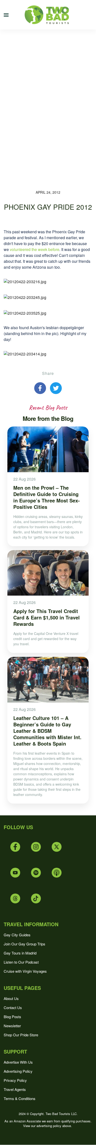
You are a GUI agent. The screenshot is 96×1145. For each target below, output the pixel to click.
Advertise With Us (18, 1062)
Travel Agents (15, 1089)
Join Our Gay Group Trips (24, 943)
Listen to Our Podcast (21, 962)
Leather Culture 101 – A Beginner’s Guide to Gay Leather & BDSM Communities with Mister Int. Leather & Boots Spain (47, 730)
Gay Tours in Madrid (20, 952)
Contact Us (13, 1007)
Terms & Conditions (19, 1098)
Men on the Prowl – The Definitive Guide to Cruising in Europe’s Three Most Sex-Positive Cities (46, 497)
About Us (11, 998)
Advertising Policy (18, 1071)
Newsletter (12, 1025)
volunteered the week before (34, 249)
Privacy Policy (15, 1080)
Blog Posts (12, 1016)
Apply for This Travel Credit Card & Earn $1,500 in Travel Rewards (46, 617)
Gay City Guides (17, 934)
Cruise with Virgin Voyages (25, 971)
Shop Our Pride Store (21, 1034)
